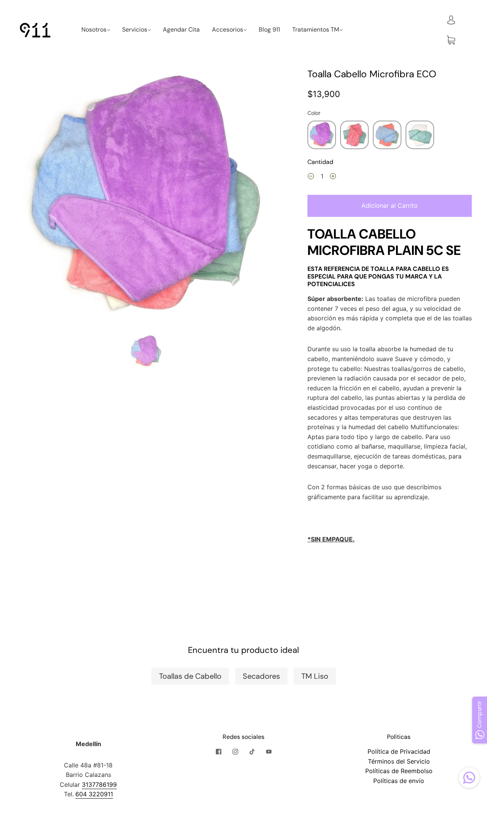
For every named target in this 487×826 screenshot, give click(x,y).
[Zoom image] (146, 199)
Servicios (134, 29)
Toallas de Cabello (190, 676)
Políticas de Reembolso (399, 771)
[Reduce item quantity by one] (310, 177)
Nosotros (94, 29)
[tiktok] (252, 751)
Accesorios (227, 29)
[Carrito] (450, 40)
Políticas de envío (398, 781)
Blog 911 (269, 29)
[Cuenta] (451, 19)
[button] (42, 199)
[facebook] (218, 751)
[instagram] (235, 751)
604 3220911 (94, 794)
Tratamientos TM (315, 29)
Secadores (261, 676)
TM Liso (314, 676)
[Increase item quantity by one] (333, 177)
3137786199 (99, 784)
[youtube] (268, 751)
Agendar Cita (181, 29)
